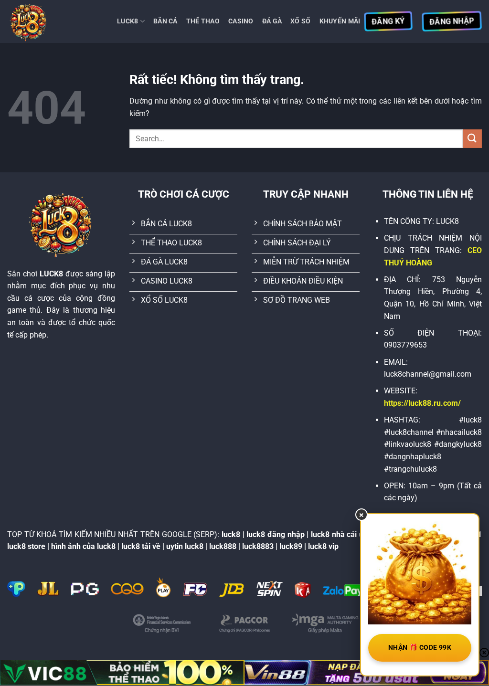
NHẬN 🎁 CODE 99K (419, 647)
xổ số (300, 21)
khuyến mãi (340, 21)
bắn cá (165, 21)
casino (241, 21)
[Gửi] (472, 138)
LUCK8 (127, 21)
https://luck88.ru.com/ (422, 403)
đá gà (272, 21)
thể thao (203, 21)
